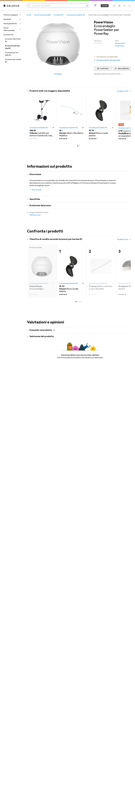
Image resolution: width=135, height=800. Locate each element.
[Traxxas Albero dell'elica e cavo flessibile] (101, 271)
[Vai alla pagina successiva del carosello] (127, 119)
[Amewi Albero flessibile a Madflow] (71, 119)
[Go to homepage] (11, 5)
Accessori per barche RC (13, 47)
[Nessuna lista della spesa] (124, 5)
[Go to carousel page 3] (79, 301)
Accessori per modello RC (12, 54)
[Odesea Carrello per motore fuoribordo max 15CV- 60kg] (42, 119)
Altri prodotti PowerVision (120, 43)
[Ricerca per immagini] (86, 6)
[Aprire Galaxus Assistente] (114, 5)
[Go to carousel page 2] (79, 145)
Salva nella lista (123, 68)
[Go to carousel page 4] (81, 301)
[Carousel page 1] (77, 145)
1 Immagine (58, 74)
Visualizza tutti (122, 91)
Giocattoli (7, 19)
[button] (112, 57)
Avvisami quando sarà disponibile (108, 60)
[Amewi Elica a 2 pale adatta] (101, 119)
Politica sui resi (35, 215)
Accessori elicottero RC (13, 40)
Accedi (104, 6)
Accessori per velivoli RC (13, 60)
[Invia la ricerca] (29, 6)
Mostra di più (36, 190)
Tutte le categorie (10, 15)
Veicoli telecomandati (9, 29)
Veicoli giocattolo (10, 24)
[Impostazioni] (95, 5)
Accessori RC (8, 35)
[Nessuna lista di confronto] (119, 5)
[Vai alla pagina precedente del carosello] (31, 119)
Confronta (104, 68)
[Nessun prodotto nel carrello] (129, 5)
